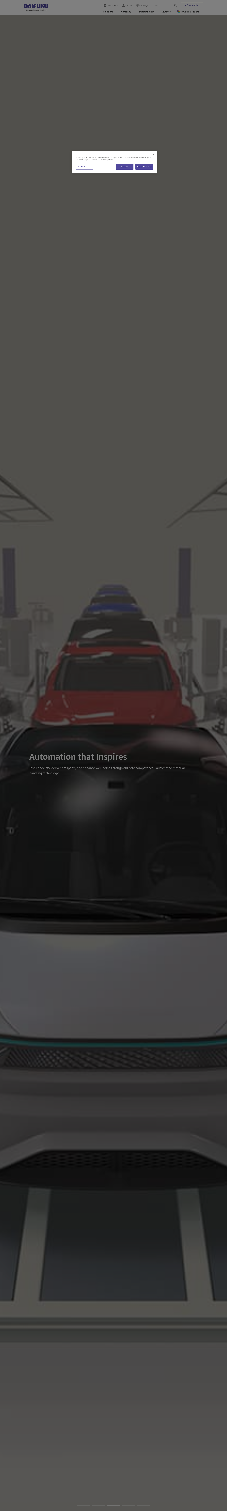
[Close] (153, 154)
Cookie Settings (84, 167)
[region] (114, 162)
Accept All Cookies (144, 167)
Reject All (124, 167)
